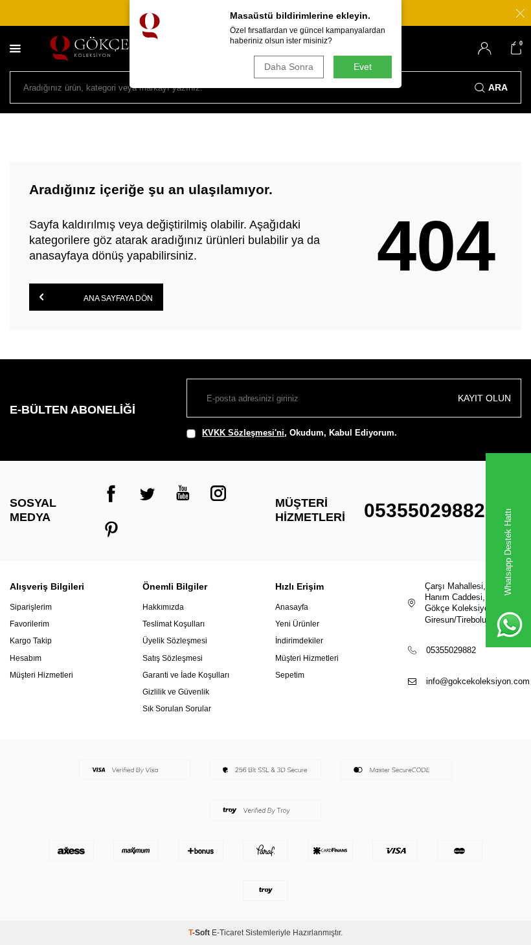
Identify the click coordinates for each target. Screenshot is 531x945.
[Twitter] (147, 493)
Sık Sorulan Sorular (176, 708)
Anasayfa (291, 607)
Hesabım (25, 658)
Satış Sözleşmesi (172, 658)
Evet (363, 66)
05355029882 (424, 510)
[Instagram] (218, 493)
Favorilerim (29, 623)
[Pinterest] (111, 529)
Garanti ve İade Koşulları (185, 675)
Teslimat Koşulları (173, 623)
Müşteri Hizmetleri (41, 675)
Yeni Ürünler (297, 623)
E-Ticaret (227, 932)
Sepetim (289, 675)
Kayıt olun (484, 398)
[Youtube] (183, 493)
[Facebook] (111, 493)
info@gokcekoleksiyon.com (478, 681)
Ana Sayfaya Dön (117, 298)
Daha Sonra (288, 66)
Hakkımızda (163, 607)
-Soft (200, 932)
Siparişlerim (31, 607)
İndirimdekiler (299, 640)
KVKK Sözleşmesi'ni (243, 433)
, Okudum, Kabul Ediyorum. (299, 433)
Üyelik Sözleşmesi (174, 640)
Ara (498, 87)
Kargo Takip (31, 640)
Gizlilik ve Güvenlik (175, 691)
